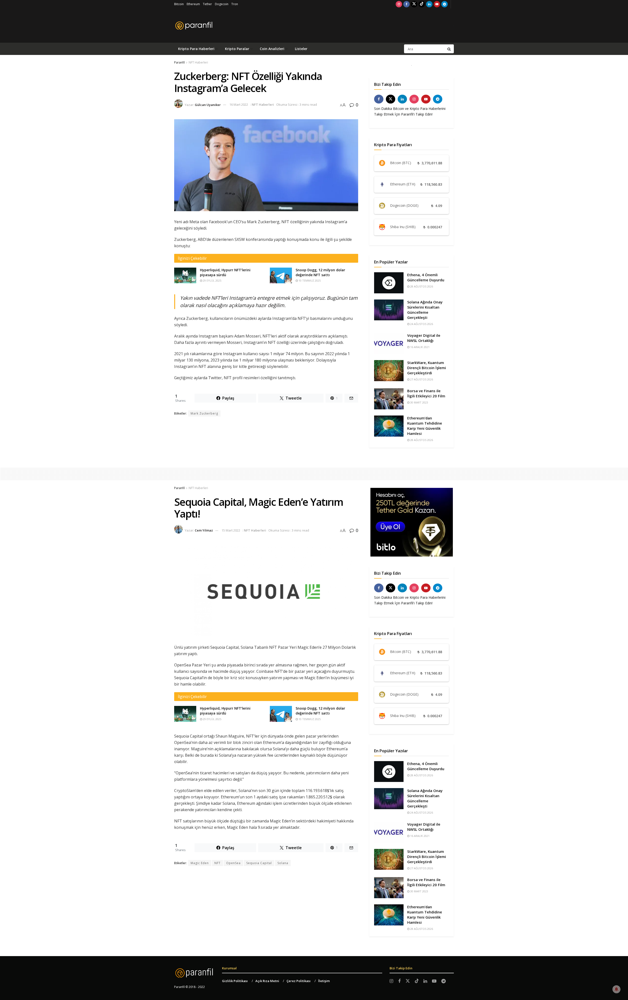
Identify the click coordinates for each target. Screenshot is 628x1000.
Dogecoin (221, 4)
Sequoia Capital (259, 863)
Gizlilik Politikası (235, 981)
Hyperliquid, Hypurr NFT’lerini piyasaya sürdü (225, 272)
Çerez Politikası (299, 981)
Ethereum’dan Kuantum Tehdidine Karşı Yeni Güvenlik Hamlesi (424, 426)
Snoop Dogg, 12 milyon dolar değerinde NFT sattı (320, 272)
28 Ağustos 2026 (421, 286)
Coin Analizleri (272, 48)
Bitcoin (179, 4)
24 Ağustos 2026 (421, 324)
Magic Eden (200, 863)
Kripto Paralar (237, 48)
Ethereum (193, 4)
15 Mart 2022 (231, 530)
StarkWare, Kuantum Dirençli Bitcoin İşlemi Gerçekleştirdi (426, 367)
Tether (207, 4)
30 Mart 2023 (418, 402)
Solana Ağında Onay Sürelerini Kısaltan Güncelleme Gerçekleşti (425, 309)
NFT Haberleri (198, 62)
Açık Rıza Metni (267, 981)
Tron (234, 4)
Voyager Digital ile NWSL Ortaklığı (423, 338)
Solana (282, 863)
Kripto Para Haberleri (196, 48)
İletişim (324, 981)
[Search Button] (449, 48)
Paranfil (179, 62)
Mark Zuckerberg (204, 413)
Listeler (301, 48)
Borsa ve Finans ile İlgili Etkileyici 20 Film (426, 393)
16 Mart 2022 (238, 104)
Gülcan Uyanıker (208, 104)
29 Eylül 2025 (211, 280)
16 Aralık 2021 (419, 347)
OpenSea (233, 863)
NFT (217, 863)
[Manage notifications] (616, 989)
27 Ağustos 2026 (421, 379)
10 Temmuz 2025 (309, 280)
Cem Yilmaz (204, 530)
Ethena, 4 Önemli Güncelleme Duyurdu (425, 277)
